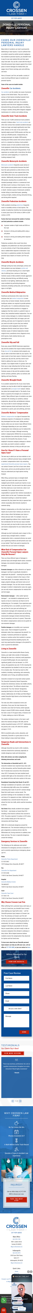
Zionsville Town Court (7, 893)
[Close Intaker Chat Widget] (31, 1271)
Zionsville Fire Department (8, 870)
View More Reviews (12, 1053)
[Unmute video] (22, 1289)
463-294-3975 (16, 1253)
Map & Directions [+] (16, 1247)
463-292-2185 (16, 1239)
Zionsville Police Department (9, 859)
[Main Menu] (3, 1310)
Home (16, 1271)
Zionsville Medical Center (8, 882)
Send (24, 1032)
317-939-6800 (16, 18)
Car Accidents (15, 88)
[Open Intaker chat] (14, 1312)
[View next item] (20, 1101)
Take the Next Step (16, 1199)
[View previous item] (12, 1101)
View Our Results (16, 962)
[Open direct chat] (28, 1271)
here (29, 947)
